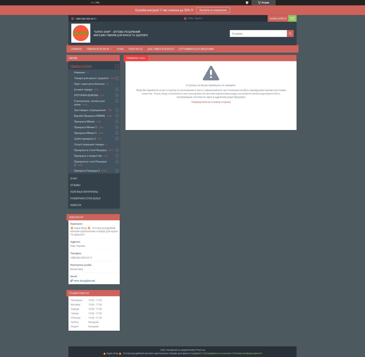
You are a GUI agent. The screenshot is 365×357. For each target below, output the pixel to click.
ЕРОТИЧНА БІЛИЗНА (86, 95)
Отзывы (75, 185)
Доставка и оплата (160, 48)
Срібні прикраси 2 (85, 138)
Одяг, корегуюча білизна (89, 83)
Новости (75, 205)
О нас (120, 48)
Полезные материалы (84, 191)
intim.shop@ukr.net (84, 280)
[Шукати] (290, 33)
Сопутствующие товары (89, 144)
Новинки (79, 72)
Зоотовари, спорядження (90, 110)
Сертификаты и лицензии (196, 48)
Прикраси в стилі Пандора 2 (90, 163)
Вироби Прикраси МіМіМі (89, 115)
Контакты (136, 48)
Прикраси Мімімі (84, 121)
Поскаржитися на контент (217, 353)
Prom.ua (200, 350)
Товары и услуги (97, 48)
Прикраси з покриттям (88, 155)
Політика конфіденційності (247, 353)
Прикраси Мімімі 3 (85, 127)
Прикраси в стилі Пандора (90, 150)
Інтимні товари (83, 89)
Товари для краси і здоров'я (91, 78)
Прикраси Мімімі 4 (85, 132)
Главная (76, 48)
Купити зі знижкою (213, 10)
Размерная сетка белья (85, 198)
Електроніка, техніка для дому (89, 102)
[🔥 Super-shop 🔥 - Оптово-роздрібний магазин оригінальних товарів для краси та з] (80, 33)
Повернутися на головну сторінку (211, 102)
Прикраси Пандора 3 (87, 170)
